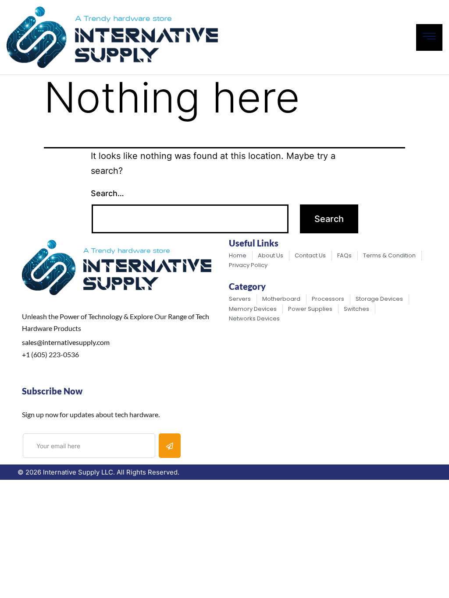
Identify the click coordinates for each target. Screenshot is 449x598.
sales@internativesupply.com (66, 342)
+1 (26, 354)
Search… (107, 193)
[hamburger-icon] (429, 37)
